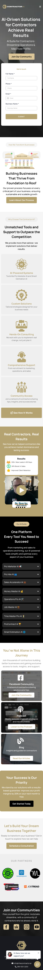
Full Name (10, 74)
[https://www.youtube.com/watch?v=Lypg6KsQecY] (21, 481)
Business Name (12, 104)
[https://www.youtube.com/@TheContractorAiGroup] (37, 927)
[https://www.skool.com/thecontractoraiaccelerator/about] (16, 927)
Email (8, 94)
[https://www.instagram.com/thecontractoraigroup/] (27, 927)
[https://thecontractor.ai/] (21, 946)
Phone (9, 84)
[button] (40, 7)
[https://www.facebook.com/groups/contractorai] (6, 927)
